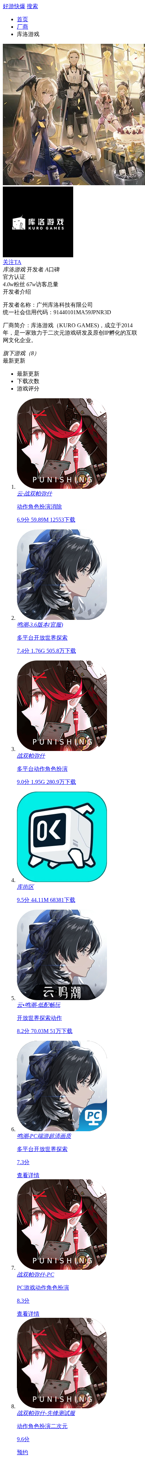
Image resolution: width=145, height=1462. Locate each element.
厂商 (22, 27)
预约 (22, 1452)
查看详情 (28, 1175)
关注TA (12, 262)
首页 (22, 19)
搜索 (32, 6)
